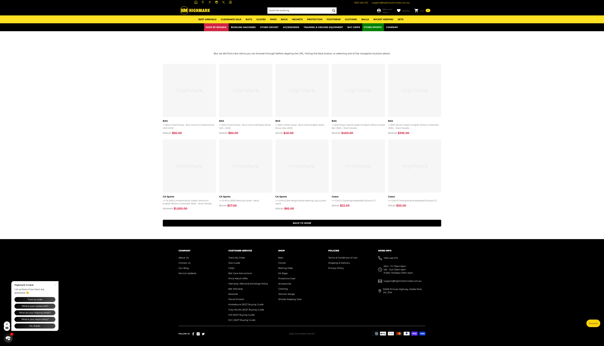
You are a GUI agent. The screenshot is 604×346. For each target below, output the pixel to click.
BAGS (284, 19)
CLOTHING (351, 19)
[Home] (196, 2)
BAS (165, 120)
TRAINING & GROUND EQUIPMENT (323, 27)
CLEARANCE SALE (231, 19)
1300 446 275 (361, 2)
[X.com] (224, 2)
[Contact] (203, 2)
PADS (273, 19)
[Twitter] (203, 333)
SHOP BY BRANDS (216, 27)
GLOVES (261, 19)
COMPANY (392, 27)
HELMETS (297, 19)
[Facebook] (210, 2)
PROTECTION (314, 19)
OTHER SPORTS (373, 27)
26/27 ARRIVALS (207, 19)
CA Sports (168, 196)
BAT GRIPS (353, 27)
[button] (422, 10)
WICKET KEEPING (383, 19)
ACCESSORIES (291, 27)
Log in (385, 12)
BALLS (365, 19)
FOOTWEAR (334, 19)
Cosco (335, 196)
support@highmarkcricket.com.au (391, 2)
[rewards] (231, 2)
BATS (249, 19)
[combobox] (298, 10)
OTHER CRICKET (269, 27)
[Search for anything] (302, 10)
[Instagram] (217, 2)
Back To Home (302, 223)
